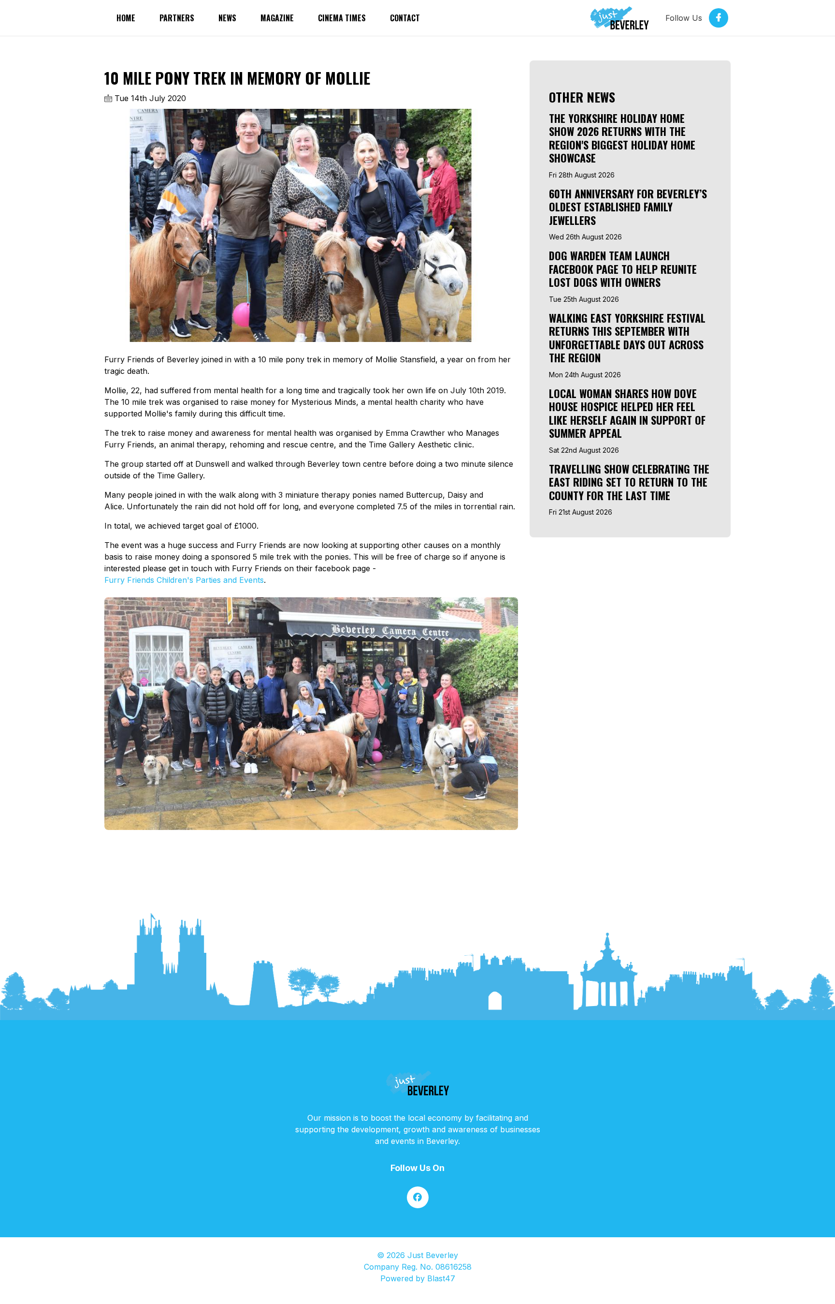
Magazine (277, 18)
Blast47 (441, 1278)
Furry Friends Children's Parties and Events (184, 580)
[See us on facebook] (418, 1197)
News (227, 18)
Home (125, 18)
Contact (405, 18)
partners (176, 18)
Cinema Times (342, 18)
